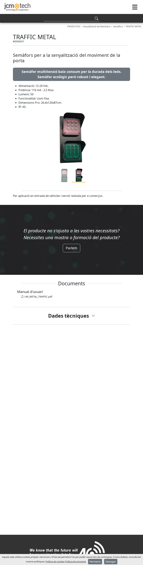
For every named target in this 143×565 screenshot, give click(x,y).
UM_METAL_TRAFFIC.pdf (38, 296)
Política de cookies (55, 561)
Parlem (71, 248)
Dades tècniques (68, 315)
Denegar (111, 561)
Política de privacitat (75, 561)
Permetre (95, 561)
